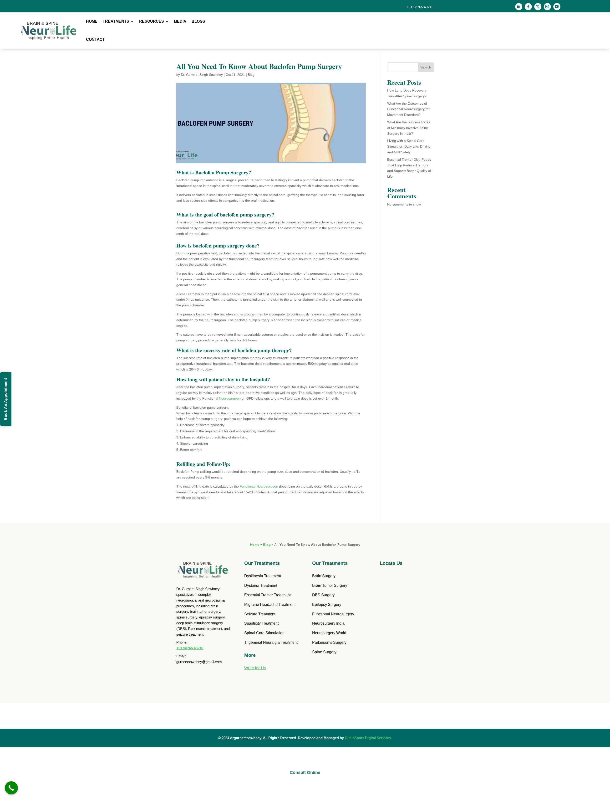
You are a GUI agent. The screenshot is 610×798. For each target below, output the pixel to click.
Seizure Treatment (259, 614)
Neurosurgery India (328, 623)
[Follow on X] (538, 6)
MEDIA (180, 21)
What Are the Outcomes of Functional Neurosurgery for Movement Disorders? (408, 109)
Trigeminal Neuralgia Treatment (271, 642)
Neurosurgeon (230, 398)
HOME (91, 21)
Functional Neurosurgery (333, 614)
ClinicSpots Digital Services (368, 738)
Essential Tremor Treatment (267, 595)
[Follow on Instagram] (547, 6)
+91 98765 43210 (189, 648)
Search (425, 67)
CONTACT (95, 39)
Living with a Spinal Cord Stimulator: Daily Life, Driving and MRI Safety (409, 146)
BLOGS (198, 21)
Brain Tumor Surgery (329, 585)
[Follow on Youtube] (557, 6)
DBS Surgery (323, 595)
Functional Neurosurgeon (259, 486)
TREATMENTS (116, 21)
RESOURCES (151, 21)
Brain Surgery (324, 576)
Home (254, 544)
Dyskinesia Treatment (262, 576)
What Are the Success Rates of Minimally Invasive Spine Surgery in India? (408, 127)
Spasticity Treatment (261, 623)
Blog (251, 75)
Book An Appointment (6, 399)
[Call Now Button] (11, 787)
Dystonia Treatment (260, 585)
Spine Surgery (324, 652)
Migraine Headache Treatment (269, 604)
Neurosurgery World (329, 633)
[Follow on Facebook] (528, 6)
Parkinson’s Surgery (329, 642)
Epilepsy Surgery (326, 604)
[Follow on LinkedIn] (519, 6)
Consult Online (305, 772)
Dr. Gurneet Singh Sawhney (202, 75)
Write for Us (255, 668)
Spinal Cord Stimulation (264, 633)
